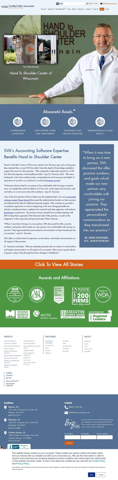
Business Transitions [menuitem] (29, 343)
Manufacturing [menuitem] (67, 346)
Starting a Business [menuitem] (29, 341)
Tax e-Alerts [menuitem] (87, 351)
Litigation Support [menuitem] (29, 350)
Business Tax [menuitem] (27, 357)
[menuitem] (102, 9)
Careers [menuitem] (95, 9)
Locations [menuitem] (88, 9)
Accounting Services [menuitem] (10, 341)
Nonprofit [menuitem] (66, 348)
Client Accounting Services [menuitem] (11, 346)
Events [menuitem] (69, 9)
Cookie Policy (99, 460)
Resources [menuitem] (80, 9)
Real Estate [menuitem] (65, 351)
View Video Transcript (30, 67)
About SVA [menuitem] (87, 341)
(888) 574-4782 (93, 4)
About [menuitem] (73, 9)
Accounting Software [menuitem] (10, 343)
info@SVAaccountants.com (110, 4)
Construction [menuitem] (49, 345)
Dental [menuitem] (47, 348)
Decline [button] (101, 475)
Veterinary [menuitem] (48, 353)
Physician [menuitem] (47, 350)
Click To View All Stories (59, 264)
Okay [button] (91, 475)
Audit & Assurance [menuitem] (9, 348)
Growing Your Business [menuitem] (11, 358)
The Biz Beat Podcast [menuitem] (10, 385)
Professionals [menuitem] (88, 349)
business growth (53, 180)
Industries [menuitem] (50, 9)
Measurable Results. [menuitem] (60, 9)
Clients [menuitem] (107, 9)
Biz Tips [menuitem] (8, 378)
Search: (61, 4)
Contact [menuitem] (9, 375)
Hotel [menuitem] (64, 343)
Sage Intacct (24, 200)
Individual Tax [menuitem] (27, 360)
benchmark (8, 212)
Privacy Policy (22, 463)
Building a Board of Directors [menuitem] (12, 355)
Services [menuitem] (43, 9)
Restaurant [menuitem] (66, 341)
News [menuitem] (86, 346)
